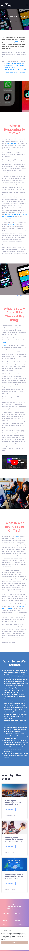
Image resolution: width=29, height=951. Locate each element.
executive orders (12, 143)
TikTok (17, 42)
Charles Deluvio (20, 295)
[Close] (27, 928)
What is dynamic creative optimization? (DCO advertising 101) (14, 840)
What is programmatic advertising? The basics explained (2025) (14, 877)
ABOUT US (17, 916)
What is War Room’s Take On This (15, 70)
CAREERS (17, 920)
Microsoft (11, 224)
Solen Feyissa (20, 113)
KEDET (4, 924)
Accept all (14, 942)
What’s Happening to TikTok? (14, 63)
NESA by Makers (20, 510)
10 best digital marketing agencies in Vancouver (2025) (14, 803)
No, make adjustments (14, 947)
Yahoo (4, 345)
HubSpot (16, 536)
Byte (4, 342)
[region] (14, 938)
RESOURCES (5, 920)
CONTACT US (18, 924)
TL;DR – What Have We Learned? (15, 72)
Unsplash (26, 113)
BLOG (4, 916)
